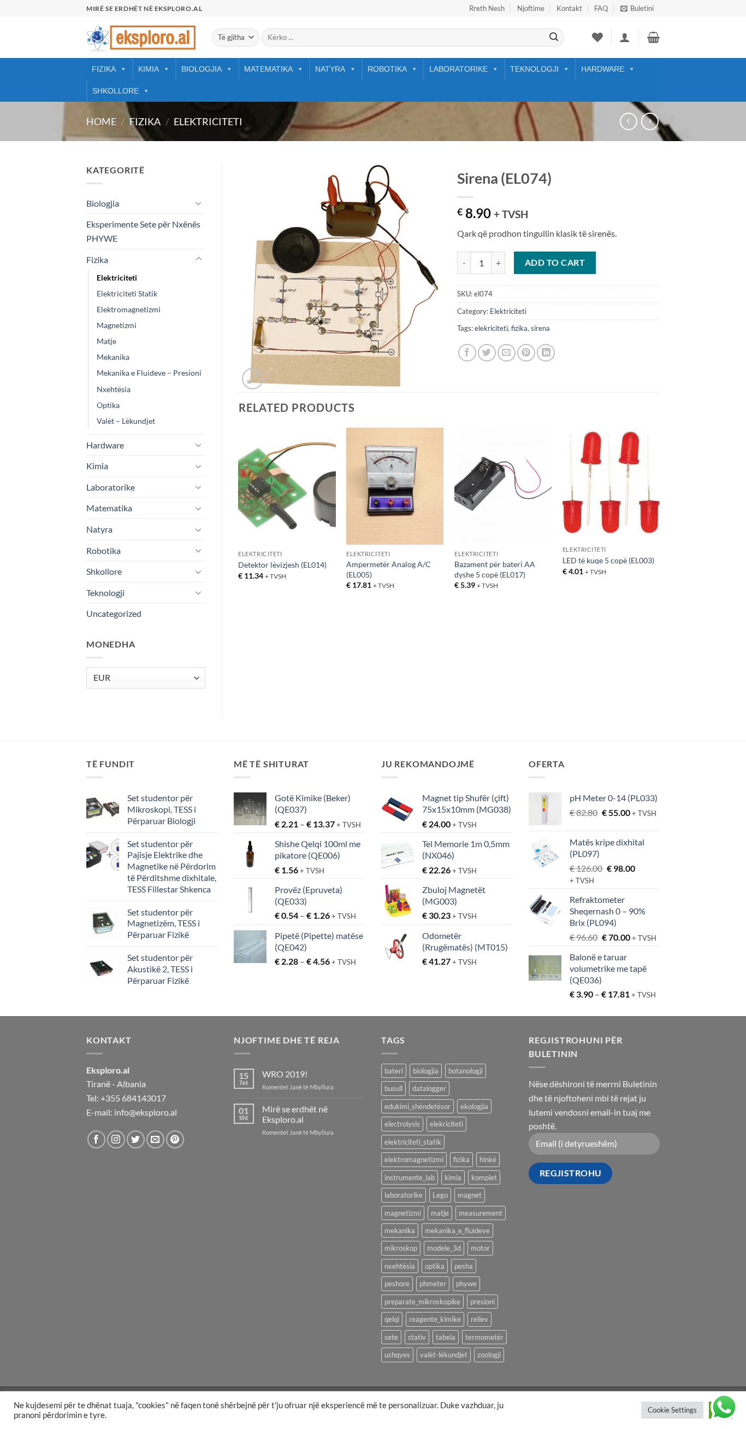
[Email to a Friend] (507, 353)
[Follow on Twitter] (136, 1139)
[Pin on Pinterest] (526, 353)
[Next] (659, 518)
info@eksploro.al (145, 1112)
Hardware (602, 69)
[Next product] (628, 121)
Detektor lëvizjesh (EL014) (282, 564)
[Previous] (239, 518)
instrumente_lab (409, 1177)
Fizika (104, 69)
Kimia (148, 69)
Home (101, 121)
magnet (470, 1195)
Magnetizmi (117, 325)
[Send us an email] (155, 1139)
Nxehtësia (114, 389)
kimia (453, 1177)
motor (480, 1248)
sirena (540, 328)
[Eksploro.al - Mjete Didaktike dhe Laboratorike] (141, 37)
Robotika (387, 69)
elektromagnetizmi (413, 1159)
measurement (480, 1213)
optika (435, 1266)
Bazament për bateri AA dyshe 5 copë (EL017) (494, 569)
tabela (445, 1337)
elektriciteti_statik (412, 1142)
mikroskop (400, 1248)
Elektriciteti (208, 121)
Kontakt (569, 8)
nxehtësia (399, 1266)
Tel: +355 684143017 (126, 1098)
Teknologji (534, 69)
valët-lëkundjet (443, 1354)
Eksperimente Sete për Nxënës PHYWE (143, 231)
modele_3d (444, 1248)
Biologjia (201, 69)
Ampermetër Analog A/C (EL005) (388, 569)
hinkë (487, 1159)
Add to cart (555, 262)
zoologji (489, 1354)
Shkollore (115, 90)
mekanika (399, 1230)
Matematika (268, 69)
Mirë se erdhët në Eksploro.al (295, 1114)
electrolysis (402, 1123)
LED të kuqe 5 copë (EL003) (608, 560)
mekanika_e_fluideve (457, 1230)
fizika (519, 328)
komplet (484, 1177)
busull (393, 1088)
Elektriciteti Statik (127, 293)
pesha (463, 1266)
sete (391, 1337)
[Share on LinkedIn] (546, 353)
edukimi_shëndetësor (417, 1106)
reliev (479, 1319)
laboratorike (403, 1195)
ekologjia (474, 1106)
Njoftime (530, 8)
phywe (466, 1283)
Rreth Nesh (487, 8)
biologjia (426, 1070)
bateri (393, 1070)
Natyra (330, 69)
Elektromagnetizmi (129, 309)
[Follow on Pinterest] (175, 1139)
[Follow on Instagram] (116, 1139)
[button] (637, 8)
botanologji (465, 1070)
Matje (106, 341)
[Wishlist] (597, 37)
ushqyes (397, 1354)
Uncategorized (113, 613)
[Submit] (553, 37)
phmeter (432, 1283)
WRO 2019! (284, 1074)
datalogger (429, 1088)
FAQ (601, 8)
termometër (484, 1337)
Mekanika (113, 356)
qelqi (391, 1319)
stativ (417, 1337)
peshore (397, 1283)
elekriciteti (491, 328)
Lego (440, 1195)
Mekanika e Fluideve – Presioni (149, 372)
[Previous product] (649, 121)
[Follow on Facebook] (96, 1139)
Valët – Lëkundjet (126, 420)
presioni (482, 1301)
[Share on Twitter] (487, 353)
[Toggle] (198, 202)
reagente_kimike (435, 1319)
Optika (108, 405)
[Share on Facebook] (467, 353)
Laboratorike (458, 69)
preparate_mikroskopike (422, 1301)
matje (440, 1213)
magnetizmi (402, 1213)
